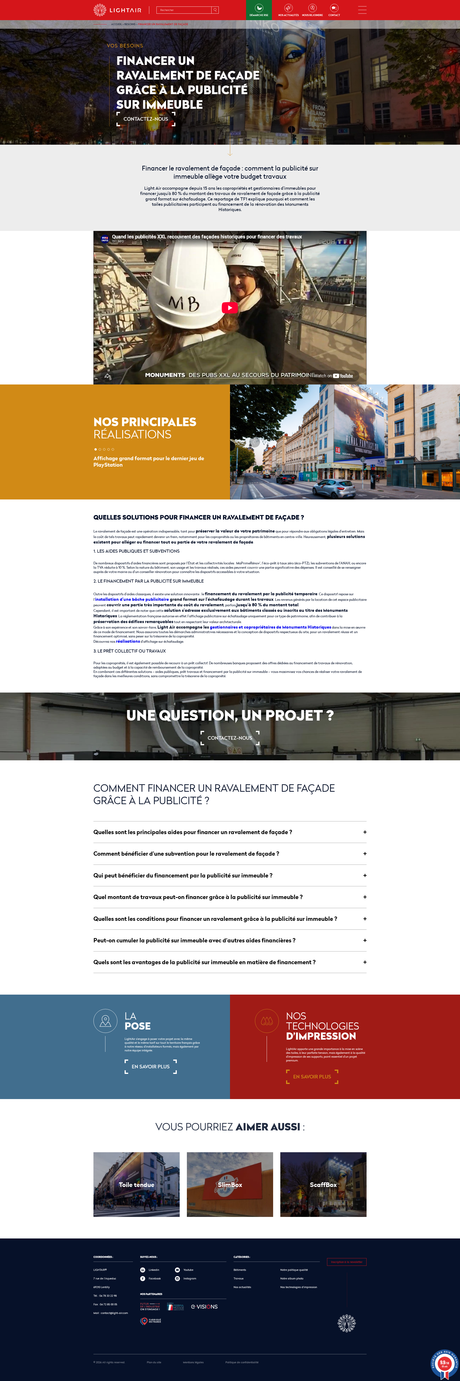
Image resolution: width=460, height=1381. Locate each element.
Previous (254, 442)
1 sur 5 (95, 449)
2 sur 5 (100, 449)
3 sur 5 (104, 449)
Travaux (239, 1278)
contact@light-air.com (114, 1313)
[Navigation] (362, 10)
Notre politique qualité (294, 1270)
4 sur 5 (108, 449)
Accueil (116, 24)
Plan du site (154, 1362)
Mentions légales (193, 1362)
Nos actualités (288, 15)
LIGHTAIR (121, 10)
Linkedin (154, 1270)
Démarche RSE (259, 15)
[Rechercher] (214, 10)
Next (435, 442)
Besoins (130, 24)
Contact (334, 15)
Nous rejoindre (312, 15)
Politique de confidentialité (242, 1362)
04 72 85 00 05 (108, 1304)
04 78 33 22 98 (108, 1295)
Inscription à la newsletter (346, 1262)
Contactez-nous (146, 118)
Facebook (155, 1278)
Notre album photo (291, 1278)
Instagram (190, 1278)
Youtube (188, 1270)
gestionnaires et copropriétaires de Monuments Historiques (270, 627)
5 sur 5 (113, 449)
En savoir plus (151, 1066)
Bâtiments (240, 1270)
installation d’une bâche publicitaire (132, 599)
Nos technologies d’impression (298, 1287)
